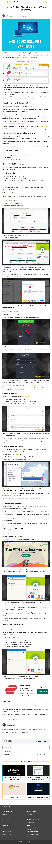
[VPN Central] (12, 2)
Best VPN (4, 814)
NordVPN (17, 454)
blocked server (31, 385)
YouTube (9, 806)
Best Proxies (5, 829)
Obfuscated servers (7, 489)
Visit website (42, 691)
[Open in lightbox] (26, 221)
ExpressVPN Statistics (32, 837)
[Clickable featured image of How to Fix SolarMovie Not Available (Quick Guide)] (14, 789)
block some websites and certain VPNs (12, 123)
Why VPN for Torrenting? (33, 820)
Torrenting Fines (31, 822)
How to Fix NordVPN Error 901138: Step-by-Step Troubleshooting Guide (38, 796)
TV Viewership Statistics (33, 834)
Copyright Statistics (32, 829)
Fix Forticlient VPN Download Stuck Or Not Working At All (38, 778)
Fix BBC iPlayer (6, 817)
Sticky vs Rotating (6, 834)
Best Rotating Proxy (7, 837)
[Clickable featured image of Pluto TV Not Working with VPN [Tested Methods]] (14, 770)
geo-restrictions (42, 126)
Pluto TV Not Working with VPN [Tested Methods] (13, 778)
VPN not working (20, 720)
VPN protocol (25, 396)
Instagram (12, 806)
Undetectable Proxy (7, 831)
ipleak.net (10, 203)
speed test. (29, 178)
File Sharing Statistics (32, 831)
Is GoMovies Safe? (6, 820)
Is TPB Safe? (30, 817)
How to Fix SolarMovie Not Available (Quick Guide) (14, 796)
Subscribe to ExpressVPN (12, 539)
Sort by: (39, 754)
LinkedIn (16, 806)
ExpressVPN (34, 640)
